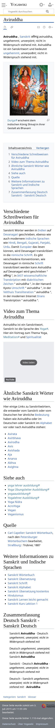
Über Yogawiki (25, 723)
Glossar (32, 696)
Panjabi (45, 242)
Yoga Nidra (15, 502)
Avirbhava (14, 438)
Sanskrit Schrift (18, 583)
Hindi (12, 242)
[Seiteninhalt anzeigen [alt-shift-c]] (5, 27)
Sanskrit (25, 36)
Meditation (10, 337)
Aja (10, 454)
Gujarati (33, 242)
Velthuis (8, 292)
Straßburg (14, 545)
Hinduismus (15, 595)
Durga (11, 120)
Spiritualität (33, 337)
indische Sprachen (37, 238)
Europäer (26, 247)
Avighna (13, 467)
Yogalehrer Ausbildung (22, 498)
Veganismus (16, 514)
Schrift (39, 263)
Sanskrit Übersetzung (22, 579)
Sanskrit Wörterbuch (39, 533)
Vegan (12, 510)
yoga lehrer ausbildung (23, 485)
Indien (42, 230)
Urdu (6, 247)
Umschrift (18, 288)
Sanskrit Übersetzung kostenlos (28, 591)
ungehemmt (11, 53)
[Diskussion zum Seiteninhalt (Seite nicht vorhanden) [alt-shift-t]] (12, 27)
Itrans (41, 296)
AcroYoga (14, 506)
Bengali (22, 242)
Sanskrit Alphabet (19, 587)
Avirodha (13, 442)
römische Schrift (22, 255)
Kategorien (9, 696)
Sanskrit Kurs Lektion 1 (23, 603)
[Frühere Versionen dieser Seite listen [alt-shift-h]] (44, 27)
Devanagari (10, 234)
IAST (20, 275)
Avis (10, 446)
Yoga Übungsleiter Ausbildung (27, 489)
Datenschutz (9, 723)
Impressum (42, 723)
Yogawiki (18, 4)
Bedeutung (42, 415)
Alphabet (46, 423)
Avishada (14, 450)
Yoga (43, 329)
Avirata (12, 434)
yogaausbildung (18, 493)
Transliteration (24, 292)
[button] (28, 362)
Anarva (12, 458)
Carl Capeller (16, 533)
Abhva (12, 463)
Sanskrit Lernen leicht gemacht (28, 599)
